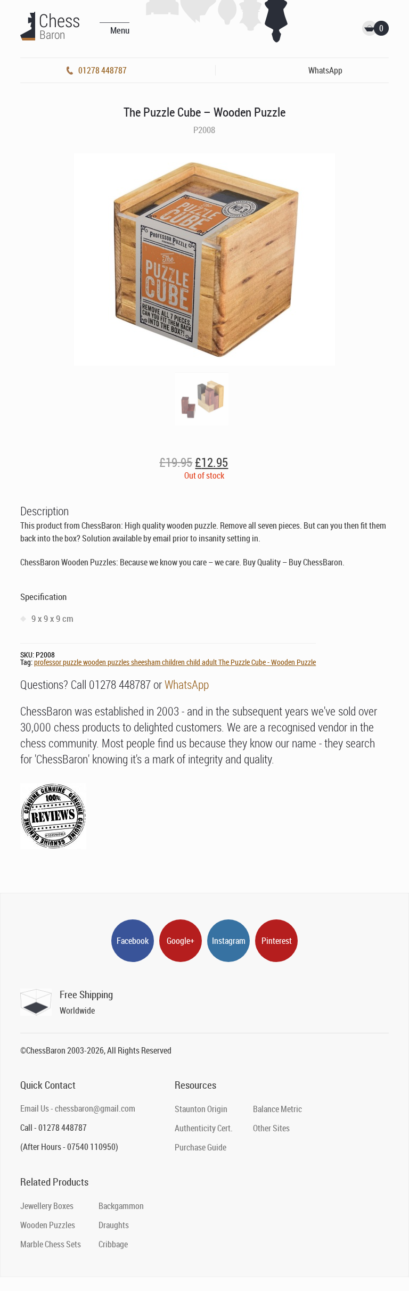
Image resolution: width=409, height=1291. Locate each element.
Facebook (133, 941)
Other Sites (271, 1128)
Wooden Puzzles (47, 1225)
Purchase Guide (200, 1147)
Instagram (229, 941)
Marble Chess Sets (50, 1244)
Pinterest (276, 941)
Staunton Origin (201, 1109)
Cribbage (113, 1244)
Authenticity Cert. (204, 1128)
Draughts (114, 1225)
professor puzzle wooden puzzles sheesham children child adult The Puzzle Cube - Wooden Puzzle (175, 662)
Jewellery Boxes (46, 1206)
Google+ (180, 941)
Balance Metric (277, 1109)
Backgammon (121, 1206)
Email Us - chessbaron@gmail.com (77, 1108)
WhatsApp (187, 684)
